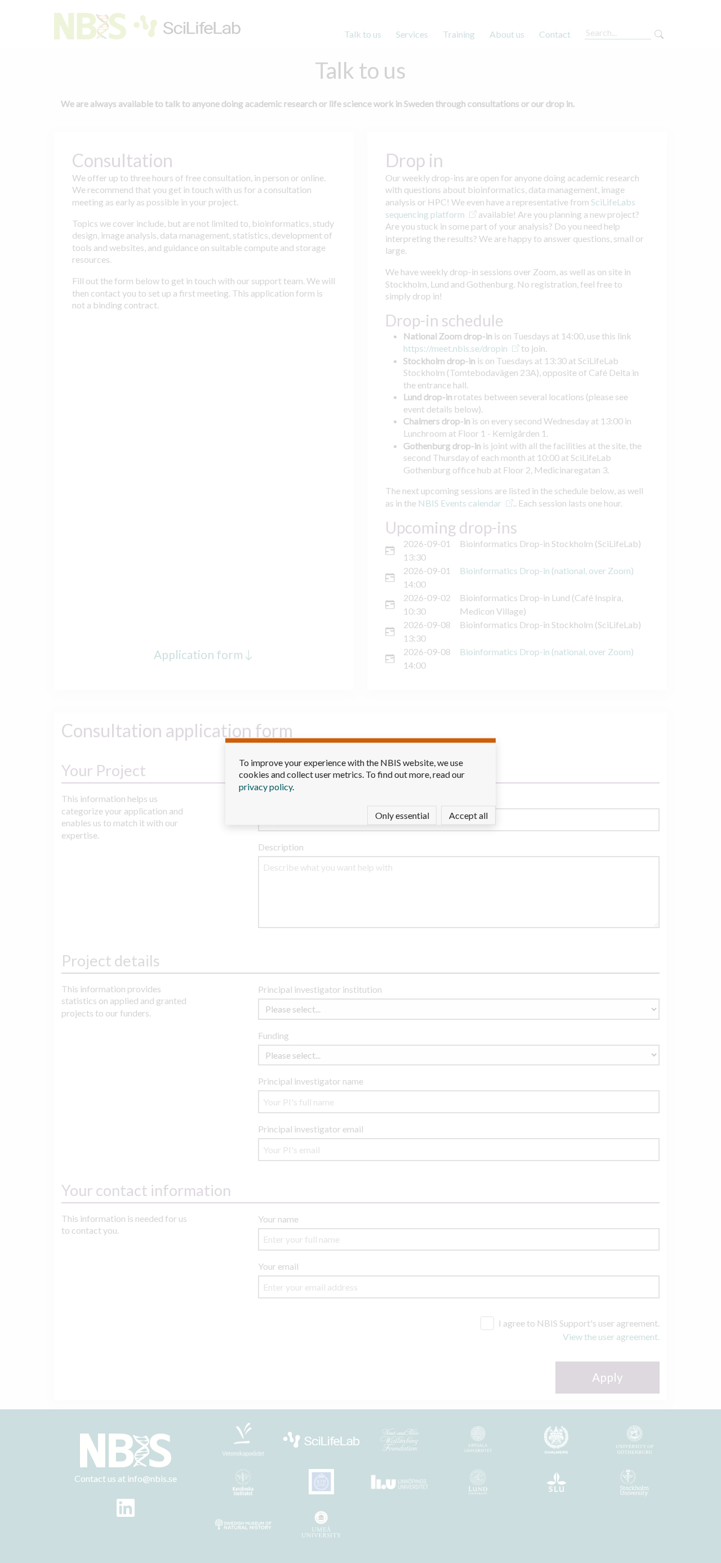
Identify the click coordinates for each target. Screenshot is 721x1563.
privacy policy (265, 786)
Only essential (402, 815)
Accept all (468, 815)
